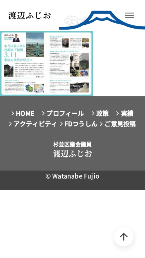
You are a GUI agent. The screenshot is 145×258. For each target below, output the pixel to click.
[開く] (129, 15)
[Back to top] (123, 236)
